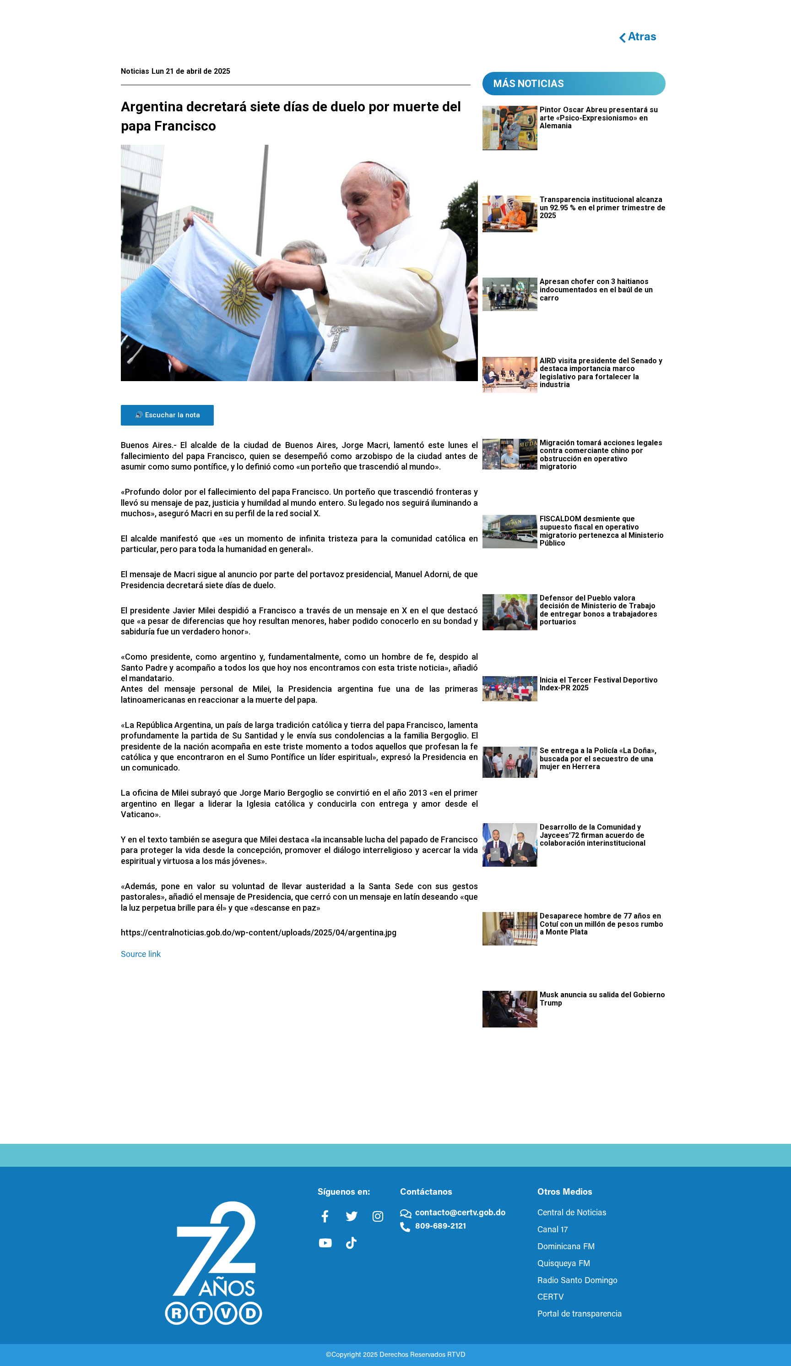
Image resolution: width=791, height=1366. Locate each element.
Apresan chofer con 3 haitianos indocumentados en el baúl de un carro (596, 289)
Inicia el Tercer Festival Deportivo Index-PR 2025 (599, 684)
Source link (141, 955)
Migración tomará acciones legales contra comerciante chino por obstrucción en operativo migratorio (601, 454)
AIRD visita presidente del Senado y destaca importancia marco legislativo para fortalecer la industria (601, 372)
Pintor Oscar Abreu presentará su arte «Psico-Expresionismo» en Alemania (599, 117)
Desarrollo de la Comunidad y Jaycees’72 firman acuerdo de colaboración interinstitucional (592, 835)
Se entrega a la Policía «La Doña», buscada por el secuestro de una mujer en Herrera (598, 758)
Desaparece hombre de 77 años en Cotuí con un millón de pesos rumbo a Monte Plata (601, 924)
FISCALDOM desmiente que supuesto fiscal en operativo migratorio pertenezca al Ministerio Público (602, 530)
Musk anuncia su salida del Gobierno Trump (602, 998)
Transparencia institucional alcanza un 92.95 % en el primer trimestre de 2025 (603, 207)
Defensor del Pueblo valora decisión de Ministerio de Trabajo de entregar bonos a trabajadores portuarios (598, 610)
